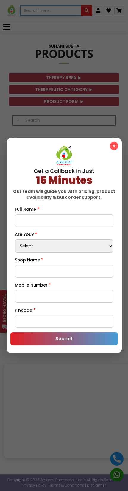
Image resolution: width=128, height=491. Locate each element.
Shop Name (29, 260)
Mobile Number (33, 285)
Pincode (25, 310)
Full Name (27, 209)
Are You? (26, 234)
